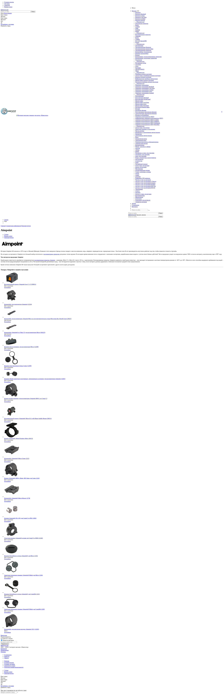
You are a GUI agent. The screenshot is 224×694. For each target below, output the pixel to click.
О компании (8, 655)
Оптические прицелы (141, 23)
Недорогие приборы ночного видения (146, 82)
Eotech (137, 42)
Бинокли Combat (140, 19)
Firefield (137, 30)
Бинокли (138, 12)
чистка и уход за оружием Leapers (145, 183)
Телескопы (138, 199)
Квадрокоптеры (140, 195)
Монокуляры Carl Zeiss (142, 102)
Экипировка (139, 189)
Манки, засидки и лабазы (142, 146)
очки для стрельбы (140, 156)
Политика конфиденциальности (13, 667)
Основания (138, 60)
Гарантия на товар (9, 665)
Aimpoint (138, 36)
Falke (136, 28)
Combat (137, 26)
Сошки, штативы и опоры (143, 172)
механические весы (141, 139)
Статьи (6, 670)
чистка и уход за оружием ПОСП (145, 187)
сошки (137, 175)
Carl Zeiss (138, 64)
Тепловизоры (139, 45)
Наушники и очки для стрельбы (144, 153)
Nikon (137, 71)
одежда (137, 191)
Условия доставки (9, 664)
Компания (4, 648)
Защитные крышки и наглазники (145, 129)
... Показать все (139, 22)
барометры (138, 134)
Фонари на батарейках (142, 115)
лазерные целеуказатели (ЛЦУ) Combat (147, 120)
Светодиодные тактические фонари (146, 113)
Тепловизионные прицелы (143, 50)
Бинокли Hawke (140, 20)
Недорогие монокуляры (142, 107)
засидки (137, 148)
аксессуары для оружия (142, 165)
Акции (6, 219)
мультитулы (138, 161)
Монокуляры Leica (140, 104)
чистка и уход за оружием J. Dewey (145, 181)
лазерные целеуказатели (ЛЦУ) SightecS (147, 121)
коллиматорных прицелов (51, 254)
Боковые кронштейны (141, 53)
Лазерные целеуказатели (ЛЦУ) (144, 116)
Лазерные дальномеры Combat (144, 90)
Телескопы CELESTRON (142, 200)
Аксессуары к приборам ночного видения (147, 75)
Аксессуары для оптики (142, 127)
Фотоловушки (139, 96)
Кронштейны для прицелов (143, 52)
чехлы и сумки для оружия (143, 194)
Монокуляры (139, 101)
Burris (137, 25)
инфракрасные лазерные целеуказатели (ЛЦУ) (149, 118)
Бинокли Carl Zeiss (140, 17)
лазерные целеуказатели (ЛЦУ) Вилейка (147, 124)
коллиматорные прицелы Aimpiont (44, 260)
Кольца (137, 55)
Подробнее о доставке (7, 24)
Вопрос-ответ (8, 672)
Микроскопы (139, 197)
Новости (6, 656)
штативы (138, 176)
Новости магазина (8, 640)
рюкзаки (137, 192)
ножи (137, 162)
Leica (136, 66)
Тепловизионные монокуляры (144, 49)
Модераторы (139, 169)
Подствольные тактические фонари (146, 112)
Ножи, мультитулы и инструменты (145, 157)
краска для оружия (140, 167)
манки (137, 151)
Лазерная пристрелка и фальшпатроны (146, 142)
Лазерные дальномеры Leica (143, 91)
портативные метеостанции (143, 135)
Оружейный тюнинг (141, 164)
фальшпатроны (139, 145)
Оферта (6, 658)
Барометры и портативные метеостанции (147, 132)
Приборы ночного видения (143, 74)
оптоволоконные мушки (142, 170)
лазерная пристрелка (141, 143)
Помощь (3, 652)
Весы (136, 137)
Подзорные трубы (140, 63)
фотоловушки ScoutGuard (142, 99)
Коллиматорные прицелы (143, 34)
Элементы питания (141, 202)
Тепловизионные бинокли (143, 47)
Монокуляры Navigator (142, 105)
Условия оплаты (9, 662)
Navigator (138, 67)
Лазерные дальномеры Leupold (144, 93)
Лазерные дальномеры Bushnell (144, 86)
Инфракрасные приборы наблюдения (146, 79)
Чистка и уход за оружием (143, 180)
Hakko (137, 31)
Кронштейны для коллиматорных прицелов (148, 56)
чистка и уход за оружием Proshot (145, 184)
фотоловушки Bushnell (142, 97)
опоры (137, 173)
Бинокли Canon (140, 15)
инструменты (139, 159)
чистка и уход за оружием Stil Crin (145, 186)
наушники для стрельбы (142, 154)
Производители (9, 673)
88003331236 (4, 10)
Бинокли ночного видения (143, 77)
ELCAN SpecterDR (141, 41)
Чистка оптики (139, 131)
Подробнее (7, 287)
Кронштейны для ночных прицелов (146, 58)
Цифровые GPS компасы (142, 178)
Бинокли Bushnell (140, 14)
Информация (4, 650)
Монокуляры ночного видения (144, 80)
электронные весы (140, 140)
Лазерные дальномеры (142, 85)
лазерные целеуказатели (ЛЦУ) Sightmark (147, 123)
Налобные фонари (140, 110)
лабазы (137, 150)
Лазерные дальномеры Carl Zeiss (145, 88)
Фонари (137, 109)
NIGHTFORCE (139, 69)
